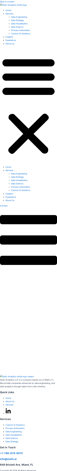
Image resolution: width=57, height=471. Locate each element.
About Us (10, 43)
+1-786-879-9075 (11, 453)
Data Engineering (19, 17)
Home (8, 10)
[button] (28, 105)
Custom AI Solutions (20, 33)
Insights (9, 37)
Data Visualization (19, 23)
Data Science (17, 27)
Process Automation (20, 30)
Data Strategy (17, 20)
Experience (11, 40)
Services (9, 13)
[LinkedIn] (8, 411)
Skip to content (7, 1)
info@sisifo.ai (8, 458)
